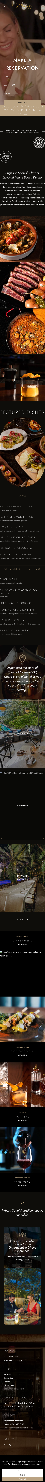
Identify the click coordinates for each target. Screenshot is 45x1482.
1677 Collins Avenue (11, 1356)
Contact (7, 1381)
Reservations (9, 1378)
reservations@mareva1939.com (21, 1427)
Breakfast (7, 1374)
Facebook (4, 1445)
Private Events (9, 1385)
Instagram (10, 1445)
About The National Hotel (14, 1388)
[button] (22, 919)
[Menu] (4, 6)
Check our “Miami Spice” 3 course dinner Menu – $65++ (22, 110)
